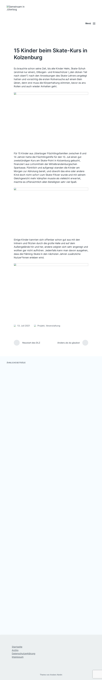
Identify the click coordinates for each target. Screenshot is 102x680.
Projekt (41, 325)
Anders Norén (56, 675)
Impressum (18, 657)
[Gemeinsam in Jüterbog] (19, 23)
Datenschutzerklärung (23, 653)
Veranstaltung (53, 325)
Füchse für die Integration (72, 400)
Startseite (17, 647)
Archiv (15, 650)
